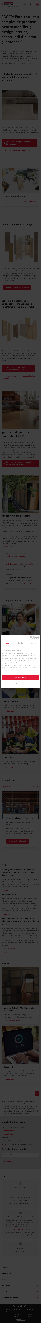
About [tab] (33, 643)
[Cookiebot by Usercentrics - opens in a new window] (30, 637)
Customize (19, 684)
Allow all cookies (20, 677)
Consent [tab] (7, 643)
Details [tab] (20, 643)
